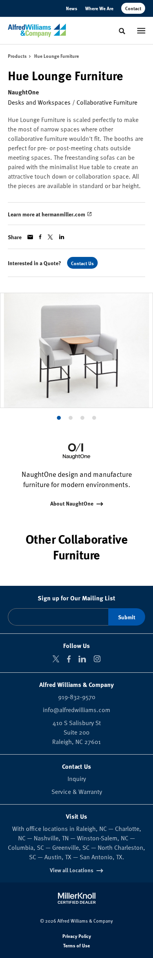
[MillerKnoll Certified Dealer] (76, 898)
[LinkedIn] (82, 659)
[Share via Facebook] (40, 236)
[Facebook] (69, 659)
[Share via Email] (30, 237)
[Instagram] (97, 658)
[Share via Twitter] (50, 237)
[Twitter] (56, 658)
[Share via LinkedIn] (61, 236)
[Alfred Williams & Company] (37, 31)
